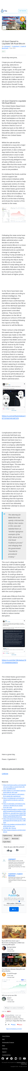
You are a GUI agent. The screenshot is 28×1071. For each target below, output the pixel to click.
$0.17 (3, 51)
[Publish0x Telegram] (11, 1058)
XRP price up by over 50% (9, 995)
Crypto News (6, 842)
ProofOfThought (12, 973)
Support (4, 1051)
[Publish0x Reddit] (16, 1058)
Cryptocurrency (7, 835)
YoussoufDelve (9, 1015)
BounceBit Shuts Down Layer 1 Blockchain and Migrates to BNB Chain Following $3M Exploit (13, 942)
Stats (3, 1045)
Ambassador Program (8, 1042)
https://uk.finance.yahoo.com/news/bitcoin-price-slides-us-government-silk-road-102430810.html (14, 787)
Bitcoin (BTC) (18, 835)
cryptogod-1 (7, 46)
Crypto (6, 838)
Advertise (4, 1048)
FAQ (3, 1039)
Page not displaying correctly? (14, 1028)
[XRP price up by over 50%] (14, 986)
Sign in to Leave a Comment (14, 1008)
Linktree (5, 773)
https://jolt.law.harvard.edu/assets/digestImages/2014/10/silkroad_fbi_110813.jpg (14, 820)
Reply (13, 1024)
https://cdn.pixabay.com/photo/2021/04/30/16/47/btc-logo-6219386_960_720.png (14, 826)
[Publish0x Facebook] (3, 1058)
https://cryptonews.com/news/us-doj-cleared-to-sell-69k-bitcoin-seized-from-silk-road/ (14, 805)
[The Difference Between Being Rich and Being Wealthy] (14, 960)
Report (20, 1024)
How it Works (6, 1036)
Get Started (22, 11)
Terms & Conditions (21, 1062)
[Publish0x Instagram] (20, 1058)
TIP (15, 909)
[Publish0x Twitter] (7, 1058)
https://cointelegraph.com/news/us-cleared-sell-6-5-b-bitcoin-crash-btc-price (13, 800)
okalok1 (9, 998)
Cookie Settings (6, 1055)
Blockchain (15, 838)
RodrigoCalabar (11, 947)
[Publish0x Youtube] (25, 1058)
